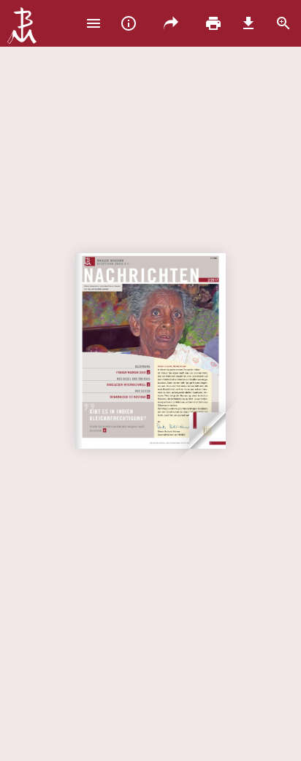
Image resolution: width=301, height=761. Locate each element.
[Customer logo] (22, 27)
